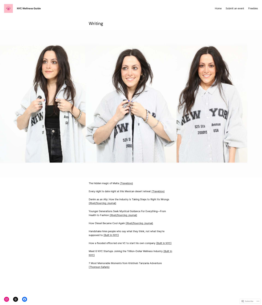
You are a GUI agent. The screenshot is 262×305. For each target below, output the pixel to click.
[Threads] (15, 299)
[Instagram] (6, 299)
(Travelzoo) (126, 183)
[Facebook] (24, 299)
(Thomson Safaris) (99, 267)
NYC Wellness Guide (29, 8)
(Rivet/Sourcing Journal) (102, 203)
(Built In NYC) (111, 235)
